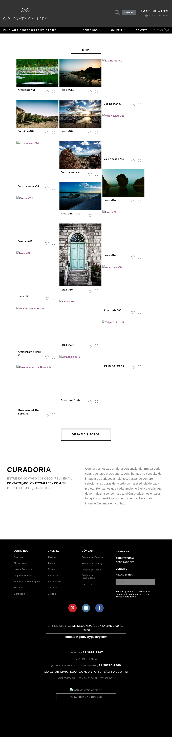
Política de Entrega (92, 563)
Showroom (20, 563)
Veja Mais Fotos (86, 434)
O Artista (19, 557)
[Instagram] (86, 608)
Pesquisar (129, 12)
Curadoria (19, 593)
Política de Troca (91, 569)
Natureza (53, 575)
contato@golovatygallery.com (34, 483)
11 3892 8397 (93, 652)
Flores (51, 569)
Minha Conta (155, 11)
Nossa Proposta (23, 569)
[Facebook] (99, 608)
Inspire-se (122, 551)
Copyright (87, 584)
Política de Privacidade (88, 576)
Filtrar (86, 50)
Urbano (52, 593)
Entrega (18, 587)
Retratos (52, 587)
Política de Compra (92, 557)
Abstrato (52, 557)
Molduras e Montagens (27, 581)
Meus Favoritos (159, 16)
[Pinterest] (72, 608)
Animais (52, 563)
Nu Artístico (54, 581)
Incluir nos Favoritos (47, 91)
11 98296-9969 (110, 665)
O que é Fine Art (23, 575)
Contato (142, 30)
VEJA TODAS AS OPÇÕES (86, 697)
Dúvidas (87, 551)
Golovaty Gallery (25, 14)
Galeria (116, 30)
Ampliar (54, 92)
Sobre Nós (90, 30)
